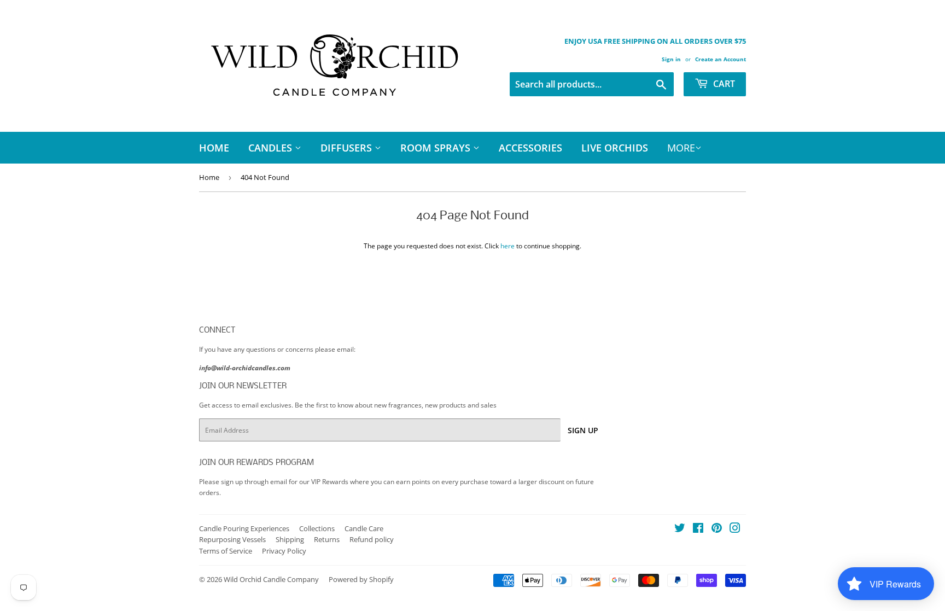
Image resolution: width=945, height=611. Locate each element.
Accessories (530, 147)
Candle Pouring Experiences (244, 528)
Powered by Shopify (361, 579)
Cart (723, 84)
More (681, 147)
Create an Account (720, 59)
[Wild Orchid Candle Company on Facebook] (698, 529)
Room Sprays (436, 147)
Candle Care (364, 528)
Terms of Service (225, 551)
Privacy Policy (284, 551)
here (507, 246)
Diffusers (347, 147)
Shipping (290, 539)
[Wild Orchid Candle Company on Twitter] (679, 529)
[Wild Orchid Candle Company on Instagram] (735, 529)
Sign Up (583, 430)
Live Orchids (614, 147)
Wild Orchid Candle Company (271, 579)
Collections (317, 528)
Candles (271, 147)
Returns (327, 539)
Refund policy (371, 539)
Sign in (671, 59)
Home (214, 147)
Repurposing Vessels (232, 539)
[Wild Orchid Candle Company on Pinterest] (716, 529)
